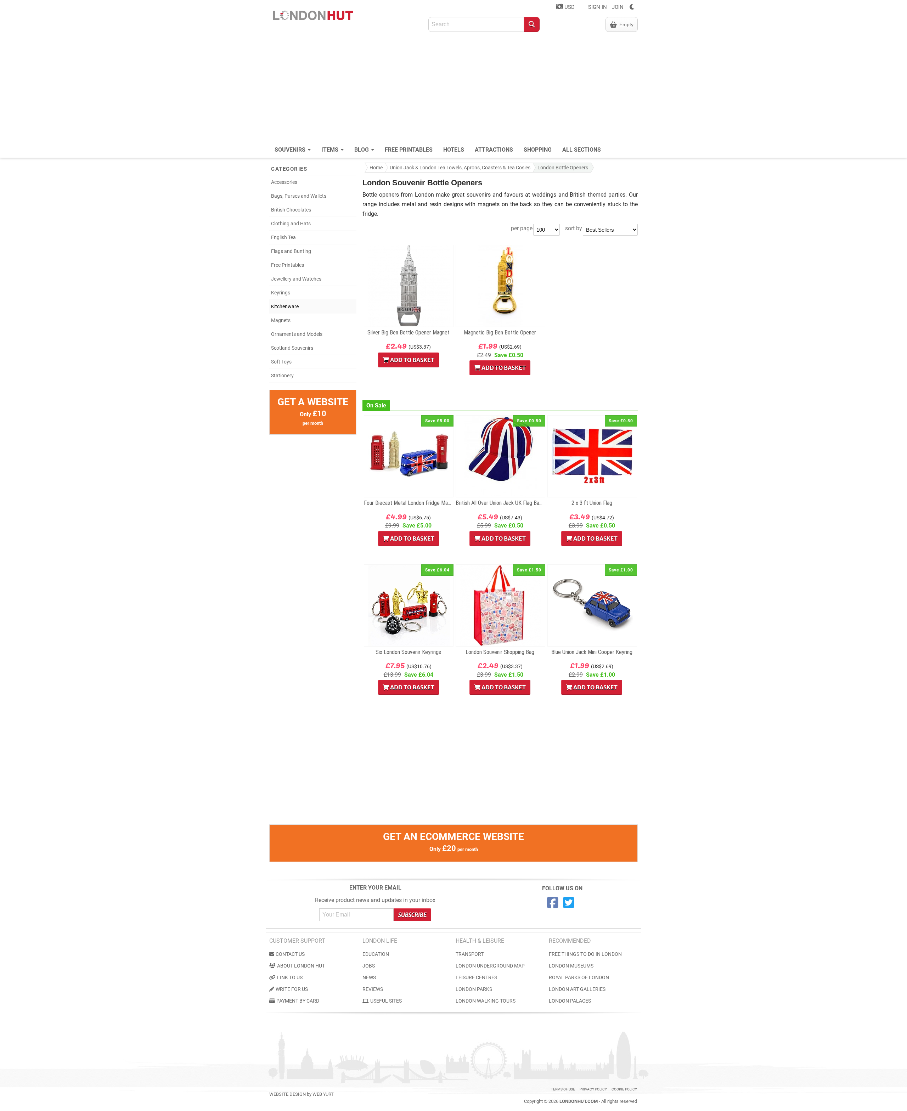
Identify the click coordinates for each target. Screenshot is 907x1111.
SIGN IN (597, 7)
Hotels (453, 149)
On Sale (376, 405)
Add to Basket (411, 359)
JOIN (618, 7)
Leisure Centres (476, 977)
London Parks (474, 989)
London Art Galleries (577, 989)
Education (375, 954)
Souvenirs (291, 149)
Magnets (281, 320)
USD (569, 7)
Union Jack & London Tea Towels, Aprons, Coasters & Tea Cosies (460, 167)
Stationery (282, 375)
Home (376, 167)
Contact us (290, 954)
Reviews (372, 989)
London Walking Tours (486, 1001)
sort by (573, 228)
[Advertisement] (453, 88)
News (369, 977)
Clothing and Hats (291, 223)
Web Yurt (323, 1094)
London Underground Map (490, 966)
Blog (362, 149)
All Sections (581, 149)
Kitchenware (285, 306)
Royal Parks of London (579, 977)
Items (330, 149)
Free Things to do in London (585, 954)
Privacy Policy (593, 1089)
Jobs (368, 966)
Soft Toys (281, 362)
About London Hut (301, 966)
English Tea (283, 237)
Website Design (287, 1094)
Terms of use (563, 1089)
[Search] (532, 24)
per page (522, 228)
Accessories (284, 182)
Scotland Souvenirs (292, 348)
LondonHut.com (578, 1101)
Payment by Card (297, 1001)
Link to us (290, 977)
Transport (470, 954)
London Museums (571, 966)
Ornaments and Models (296, 334)
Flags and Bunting (291, 251)
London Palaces (570, 1001)
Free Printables (409, 149)
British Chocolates (291, 210)
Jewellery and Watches (296, 279)
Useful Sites (386, 1001)
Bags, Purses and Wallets (298, 196)
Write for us (292, 989)
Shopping (538, 149)
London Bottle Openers (562, 167)
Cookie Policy (624, 1089)
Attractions (494, 149)
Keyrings (280, 292)
